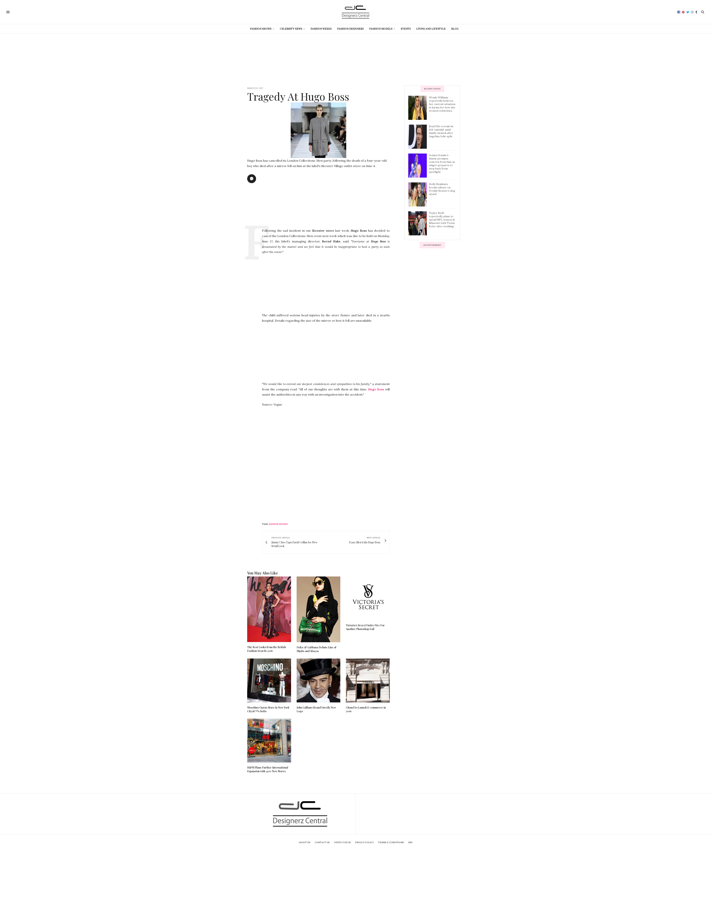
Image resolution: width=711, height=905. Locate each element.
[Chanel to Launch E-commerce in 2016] (368, 680)
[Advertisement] (355, 60)
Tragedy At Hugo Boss (298, 96)
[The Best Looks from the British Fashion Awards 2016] (269, 609)
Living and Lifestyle (431, 28)
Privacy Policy (364, 842)
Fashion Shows (260, 28)
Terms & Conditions (391, 842)
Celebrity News (291, 28)
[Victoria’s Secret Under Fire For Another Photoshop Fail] (368, 598)
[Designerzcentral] (355, 12)
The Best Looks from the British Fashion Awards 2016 (266, 649)
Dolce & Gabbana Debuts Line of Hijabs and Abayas (316, 649)
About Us (304, 842)
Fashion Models (380, 28)
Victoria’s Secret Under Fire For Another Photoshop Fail (365, 627)
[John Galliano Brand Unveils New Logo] (319, 680)
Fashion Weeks (321, 28)
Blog (454, 28)
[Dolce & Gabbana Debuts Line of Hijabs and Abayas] (319, 609)
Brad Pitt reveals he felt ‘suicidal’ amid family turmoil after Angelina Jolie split (441, 131)
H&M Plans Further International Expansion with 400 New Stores (267, 769)
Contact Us (322, 842)
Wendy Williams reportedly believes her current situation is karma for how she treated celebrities (442, 104)
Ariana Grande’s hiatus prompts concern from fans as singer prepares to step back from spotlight (442, 164)
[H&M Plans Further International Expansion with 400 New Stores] (269, 741)
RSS (410, 842)
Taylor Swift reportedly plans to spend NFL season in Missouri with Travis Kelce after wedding (442, 219)
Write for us (342, 842)
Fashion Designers (350, 28)
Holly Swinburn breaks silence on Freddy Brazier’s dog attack (442, 189)
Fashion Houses (278, 524)
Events (406, 28)
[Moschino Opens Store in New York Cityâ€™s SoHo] (269, 680)
